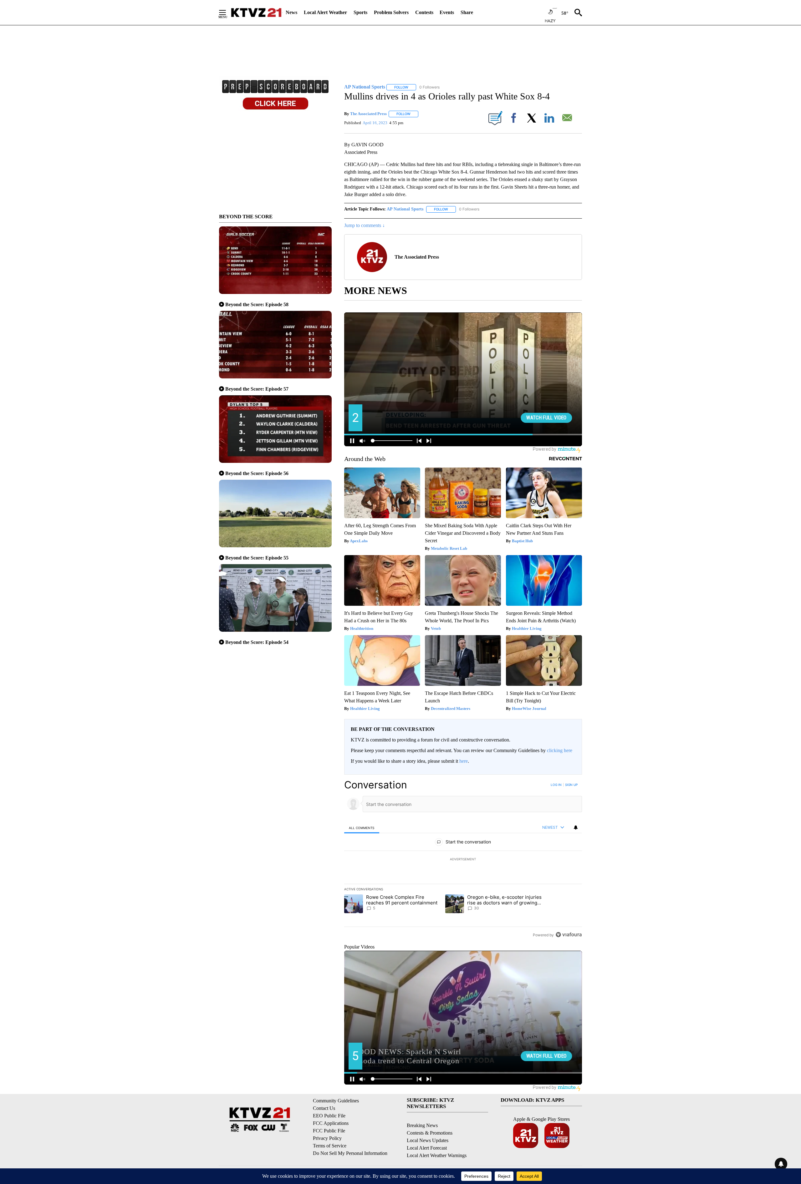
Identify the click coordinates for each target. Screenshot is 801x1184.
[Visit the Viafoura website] (568, 934)
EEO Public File (329, 1115)
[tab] (361, 827)
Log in (556, 785)
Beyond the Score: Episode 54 (256, 642)
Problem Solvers (391, 12)
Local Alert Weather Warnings (437, 1155)
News (291, 12)
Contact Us (324, 1108)
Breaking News (422, 1125)
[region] (463, 859)
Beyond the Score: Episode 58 (256, 304)
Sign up (571, 785)
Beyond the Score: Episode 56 (256, 473)
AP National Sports (405, 209)
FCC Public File (329, 1130)
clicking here (559, 750)
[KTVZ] (256, 12)
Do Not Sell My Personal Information (350, 1153)
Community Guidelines (336, 1100)
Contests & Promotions (429, 1133)
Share (467, 12)
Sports (360, 12)
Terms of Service (329, 1145)
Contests (424, 12)
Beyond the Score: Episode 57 (256, 389)
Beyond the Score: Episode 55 (256, 557)
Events (447, 12)
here (463, 761)
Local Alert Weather (325, 12)
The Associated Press (368, 113)
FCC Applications (331, 1123)
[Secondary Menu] (227, 12)
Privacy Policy (327, 1138)
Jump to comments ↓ (364, 225)
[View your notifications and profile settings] (575, 827)
